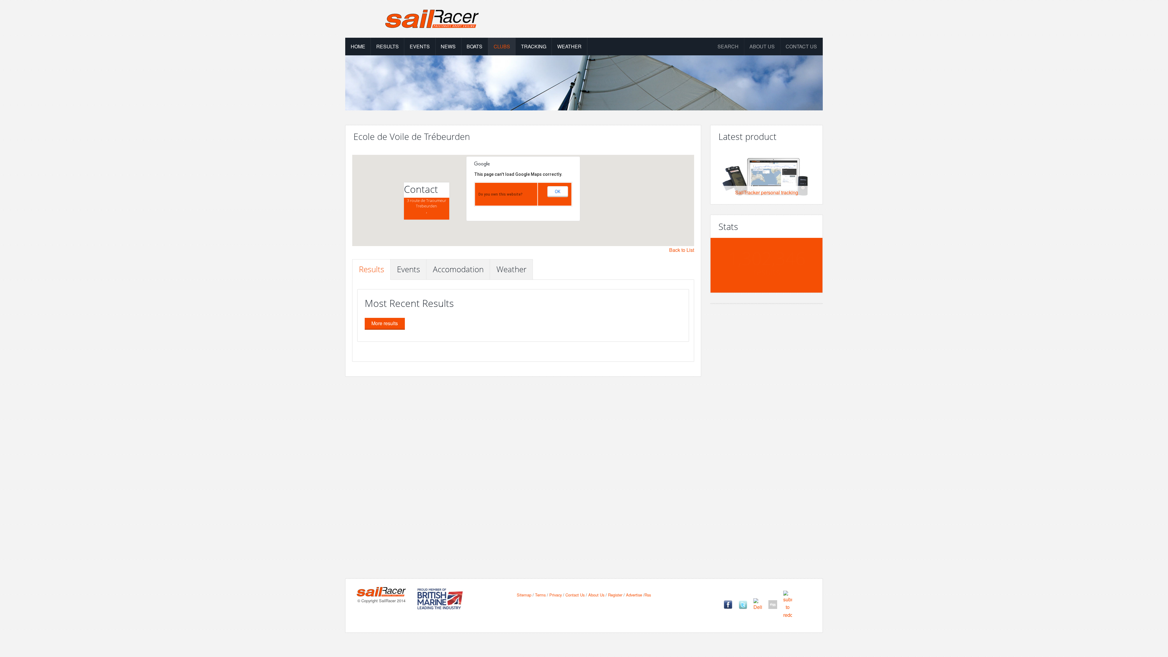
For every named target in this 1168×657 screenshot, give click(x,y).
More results (384, 323)
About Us (596, 595)
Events (420, 46)
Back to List (681, 249)
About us (762, 46)
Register (615, 595)
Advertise (634, 595)
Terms (540, 595)
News (448, 46)
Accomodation (458, 269)
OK (557, 191)
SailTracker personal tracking (766, 192)
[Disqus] (584, 482)
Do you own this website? (500, 194)
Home (358, 46)
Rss (648, 595)
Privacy (555, 595)
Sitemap (524, 595)
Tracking (533, 46)
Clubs (502, 46)
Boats (474, 46)
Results (387, 46)
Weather (569, 46)
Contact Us (801, 46)
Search (728, 46)
